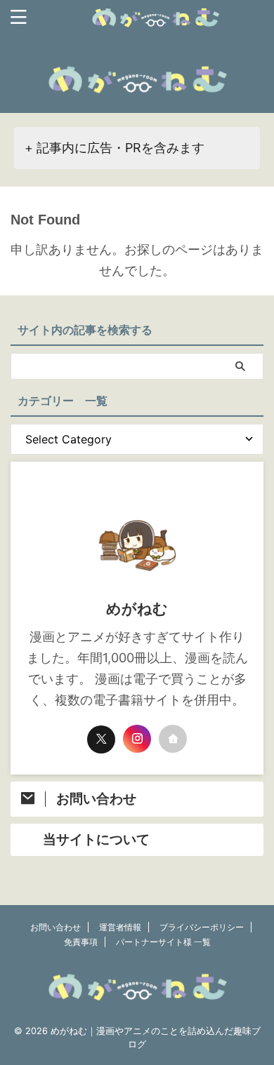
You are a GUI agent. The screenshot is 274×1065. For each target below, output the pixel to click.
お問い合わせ (55, 927)
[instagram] (137, 739)
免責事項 (81, 942)
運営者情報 (120, 927)
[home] (173, 739)
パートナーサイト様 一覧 (163, 942)
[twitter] (101, 739)
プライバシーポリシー (201, 927)
